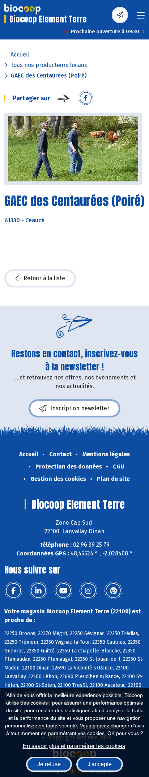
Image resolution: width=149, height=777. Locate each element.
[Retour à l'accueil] (22, 9)
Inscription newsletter (80, 408)
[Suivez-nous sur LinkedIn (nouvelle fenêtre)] (38, 591)
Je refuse (49, 764)
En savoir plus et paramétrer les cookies (74, 746)
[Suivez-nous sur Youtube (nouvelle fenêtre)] (63, 591)
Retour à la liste (44, 278)
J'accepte (100, 764)
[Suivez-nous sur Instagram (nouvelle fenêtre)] (88, 591)
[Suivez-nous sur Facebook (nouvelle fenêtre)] (13, 591)
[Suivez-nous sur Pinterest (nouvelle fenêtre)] (113, 591)
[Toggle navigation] (141, 17)
